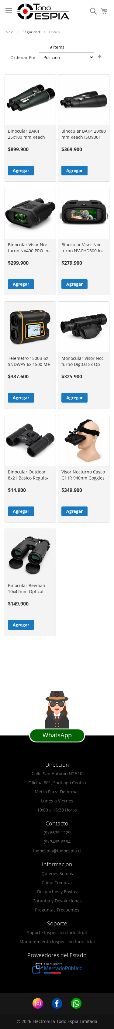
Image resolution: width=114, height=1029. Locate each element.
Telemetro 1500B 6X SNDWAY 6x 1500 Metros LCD (29, 364)
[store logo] (43, 11)
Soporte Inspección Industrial (57, 932)
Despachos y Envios (57, 892)
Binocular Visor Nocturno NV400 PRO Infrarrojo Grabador (29, 251)
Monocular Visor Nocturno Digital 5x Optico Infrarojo (83, 364)
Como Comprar (57, 882)
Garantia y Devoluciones (57, 901)
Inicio (9, 32)
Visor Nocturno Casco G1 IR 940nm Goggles (83, 475)
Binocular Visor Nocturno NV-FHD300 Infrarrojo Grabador (82, 251)
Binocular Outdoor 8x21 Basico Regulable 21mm (28, 478)
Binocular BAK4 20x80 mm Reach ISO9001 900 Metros (83, 137)
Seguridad (31, 32)
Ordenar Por (23, 57)
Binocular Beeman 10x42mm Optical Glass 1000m (26, 591)
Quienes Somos (57, 873)
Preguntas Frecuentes (57, 910)
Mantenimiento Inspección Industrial (57, 941)
